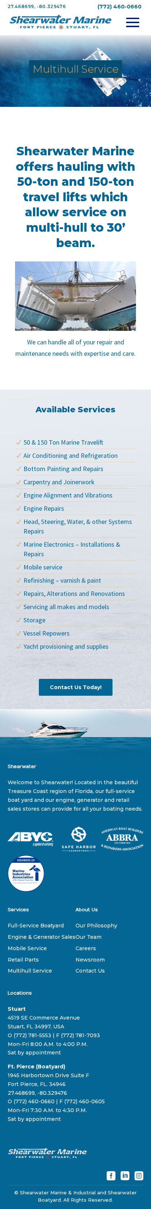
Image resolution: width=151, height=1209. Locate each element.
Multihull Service (30, 970)
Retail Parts (23, 959)
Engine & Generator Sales (42, 937)
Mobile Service (27, 948)
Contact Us (90, 970)
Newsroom (90, 959)
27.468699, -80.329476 (37, 6)
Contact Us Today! (76, 687)
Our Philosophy (96, 925)
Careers (86, 948)
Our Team (89, 937)
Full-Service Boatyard (36, 925)
